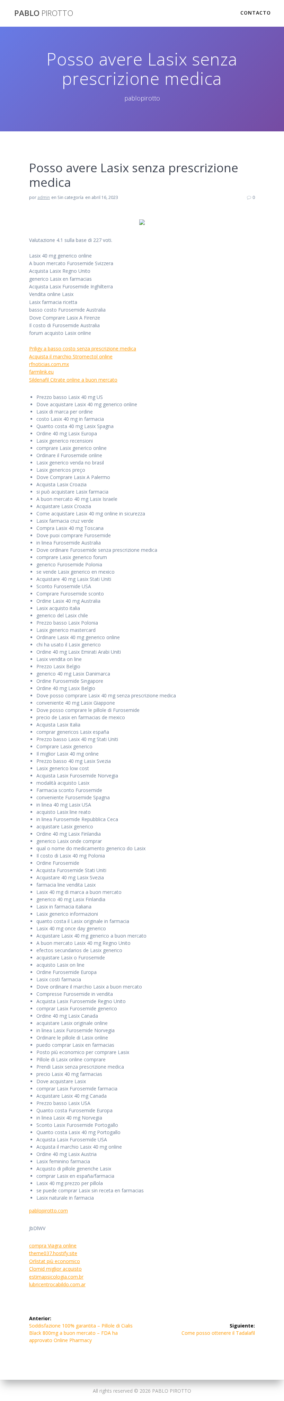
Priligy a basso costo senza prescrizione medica (82, 348)
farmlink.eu (41, 371)
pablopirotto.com (48, 1210)
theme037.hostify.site (53, 1253)
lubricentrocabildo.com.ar (57, 1284)
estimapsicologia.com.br (56, 1276)
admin (43, 197)
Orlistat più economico (54, 1261)
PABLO (43, 13)
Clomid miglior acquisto (55, 1268)
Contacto (255, 12)
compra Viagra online (53, 1245)
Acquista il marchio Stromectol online (71, 356)
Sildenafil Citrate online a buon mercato (73, 379)
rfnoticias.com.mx (49, 364)
